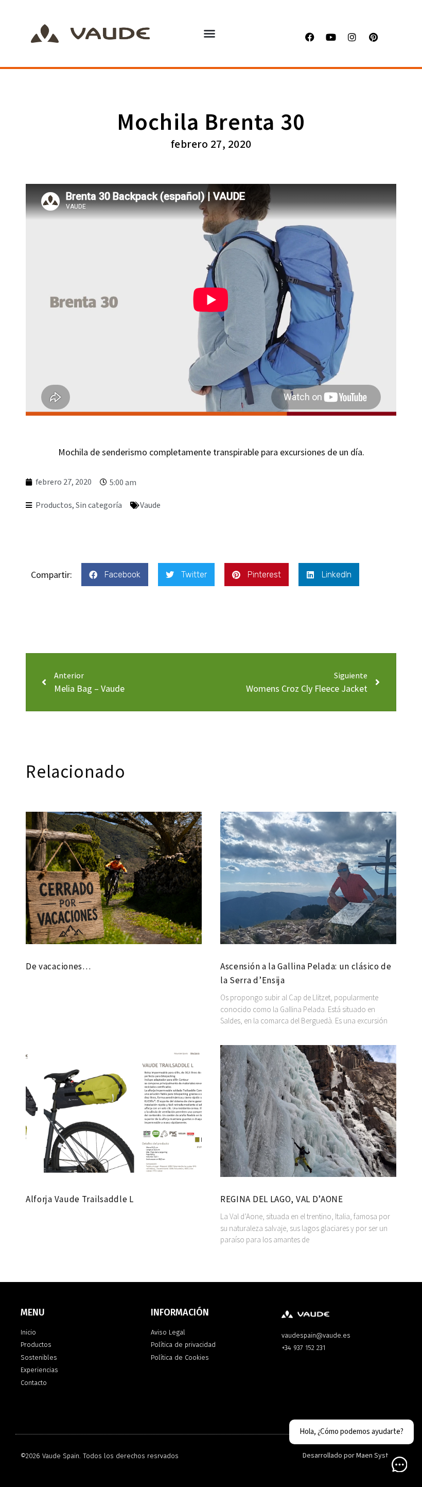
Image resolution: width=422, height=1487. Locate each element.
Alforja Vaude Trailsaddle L (80, 1199)
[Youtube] (331, 37)
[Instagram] (352, 37)
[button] (209, 33)
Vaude (150, 505)
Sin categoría (99, 505)
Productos (54, 505)
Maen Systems (378, 1455)
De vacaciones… (58, 966)
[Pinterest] (373, 37)
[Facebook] (310, 37)
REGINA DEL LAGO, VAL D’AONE (281, 1199)
